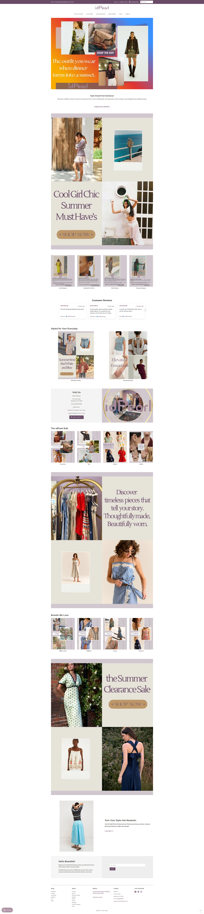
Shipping (74, 897)
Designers (112, 14)
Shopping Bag (134, 2)
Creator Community (76, 904)
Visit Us (73, 893)
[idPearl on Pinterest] (138, 892)
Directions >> (77, 417)
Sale (120, 14)
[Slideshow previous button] (59, 309)
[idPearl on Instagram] (141, 892)
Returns (73, 898)
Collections (78, 14)
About (128, 14)
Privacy (73, 900)
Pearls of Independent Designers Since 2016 (62, 2)
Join (112, 869)
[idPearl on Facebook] (135, 892)
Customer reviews (97, 897)
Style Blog (74, 902)
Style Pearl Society (76, 895)
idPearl (106, 910)
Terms (73, 906)
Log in (115, 2)
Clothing (89, 14)
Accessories (100, 14)
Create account (123, 2)
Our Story (74, 891)
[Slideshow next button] (145, 309)
